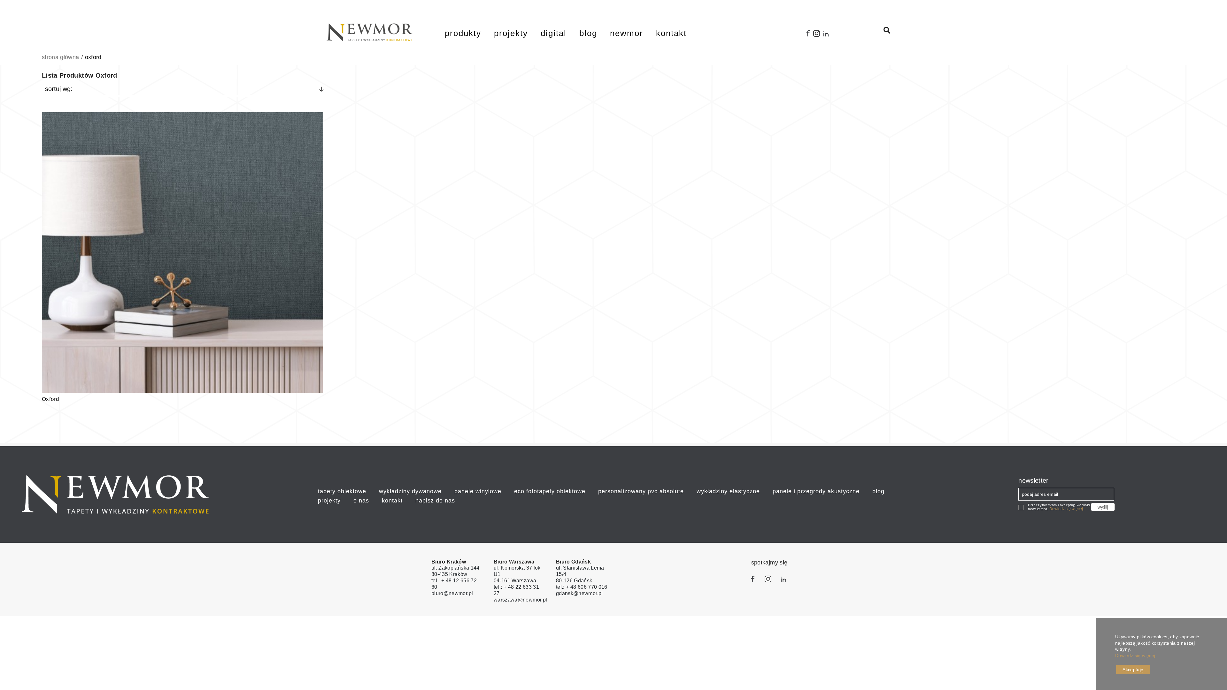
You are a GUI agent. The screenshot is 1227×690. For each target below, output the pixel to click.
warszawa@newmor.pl (520, 599)
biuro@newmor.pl (452, 593)
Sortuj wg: (59, 88)
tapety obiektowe (342, 491)
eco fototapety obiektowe (549, 491)
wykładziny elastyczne (728, 491)
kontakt (392, 500)
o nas (361, 500)
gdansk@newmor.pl (579, 593)
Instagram (818, 36)
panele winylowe (477, 491)
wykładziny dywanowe (410, 491)
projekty (329, 500)
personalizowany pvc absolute (641, 491)
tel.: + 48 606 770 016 (581, 587)
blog (878, 491)
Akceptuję (1133, 669)
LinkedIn (828, 36)
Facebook (808, 36)
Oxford (50, 399)
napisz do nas (435, 500)
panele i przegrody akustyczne (816, 491)
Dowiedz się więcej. (1066, 509)
